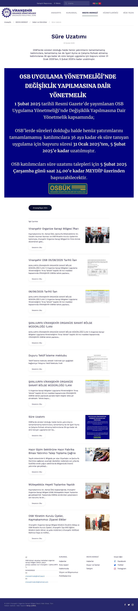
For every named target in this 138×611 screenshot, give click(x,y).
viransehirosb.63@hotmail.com (36, 582)
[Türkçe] (99, 3)
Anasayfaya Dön (40, 208)
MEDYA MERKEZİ (90, 13)
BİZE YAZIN (128, 13)
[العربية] (97, 3)
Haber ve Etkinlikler (39, 22)
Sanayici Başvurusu (44, 3)
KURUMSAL (71, 13)
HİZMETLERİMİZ (110, 13)
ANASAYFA (56, 13)
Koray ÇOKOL (31, 605)
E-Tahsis (57, 3)
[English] (94, 3)
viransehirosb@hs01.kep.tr (35, 576)
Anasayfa (7, 22)
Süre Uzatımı (69, 36)
